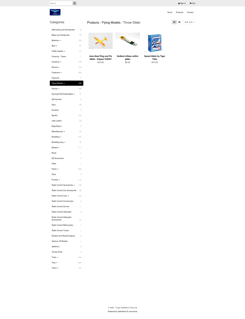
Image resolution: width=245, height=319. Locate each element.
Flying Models (111, 22)
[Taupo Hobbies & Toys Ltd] (55, 12)
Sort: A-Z (189, 22)
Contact (190, 12)
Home (169, 12)
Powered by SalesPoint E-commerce (122, 311)
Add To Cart (102, 61)
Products (179, 12)
